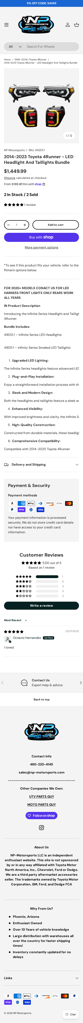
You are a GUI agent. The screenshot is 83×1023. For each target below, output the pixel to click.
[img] (13, 632)
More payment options (41, 247)
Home (7, 59)
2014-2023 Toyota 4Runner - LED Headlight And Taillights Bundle (40, 62)
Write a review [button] (41, 605)
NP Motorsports (14, 150)
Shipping (9, 178)
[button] (76, 24)
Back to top (42, 699)
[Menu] (6, 24)
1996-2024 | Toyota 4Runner (31, 59)
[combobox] (41, 46)
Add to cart (55, 225)
